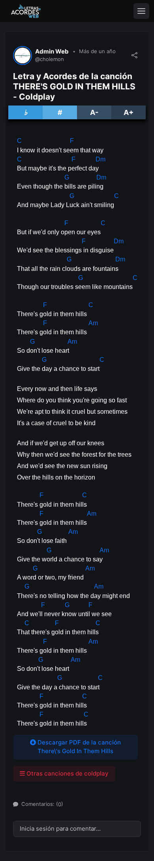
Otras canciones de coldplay (67, 773)
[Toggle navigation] (141, 11)
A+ (128, 112)
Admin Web (52, 51)
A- (94, 112)
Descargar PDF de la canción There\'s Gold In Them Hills (78, 747)
